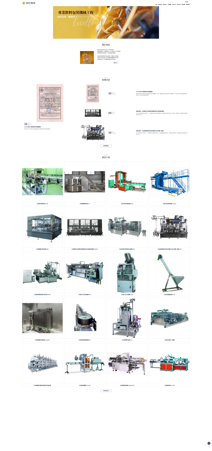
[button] (1, 19)
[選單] (209, 443)
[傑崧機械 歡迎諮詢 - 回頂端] (209, 446)
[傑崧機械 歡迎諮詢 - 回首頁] (29, 3)
